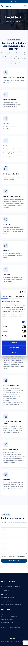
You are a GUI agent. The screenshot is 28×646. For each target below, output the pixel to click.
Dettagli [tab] (11, 296)
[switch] (24, 326)
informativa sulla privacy (19, 556)
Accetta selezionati (14, 347)
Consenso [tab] (4, 296)
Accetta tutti (14, 342)
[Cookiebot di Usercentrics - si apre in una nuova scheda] (20, 292)
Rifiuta (14, 352)
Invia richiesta (14, 560)
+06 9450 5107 (14, 1)
